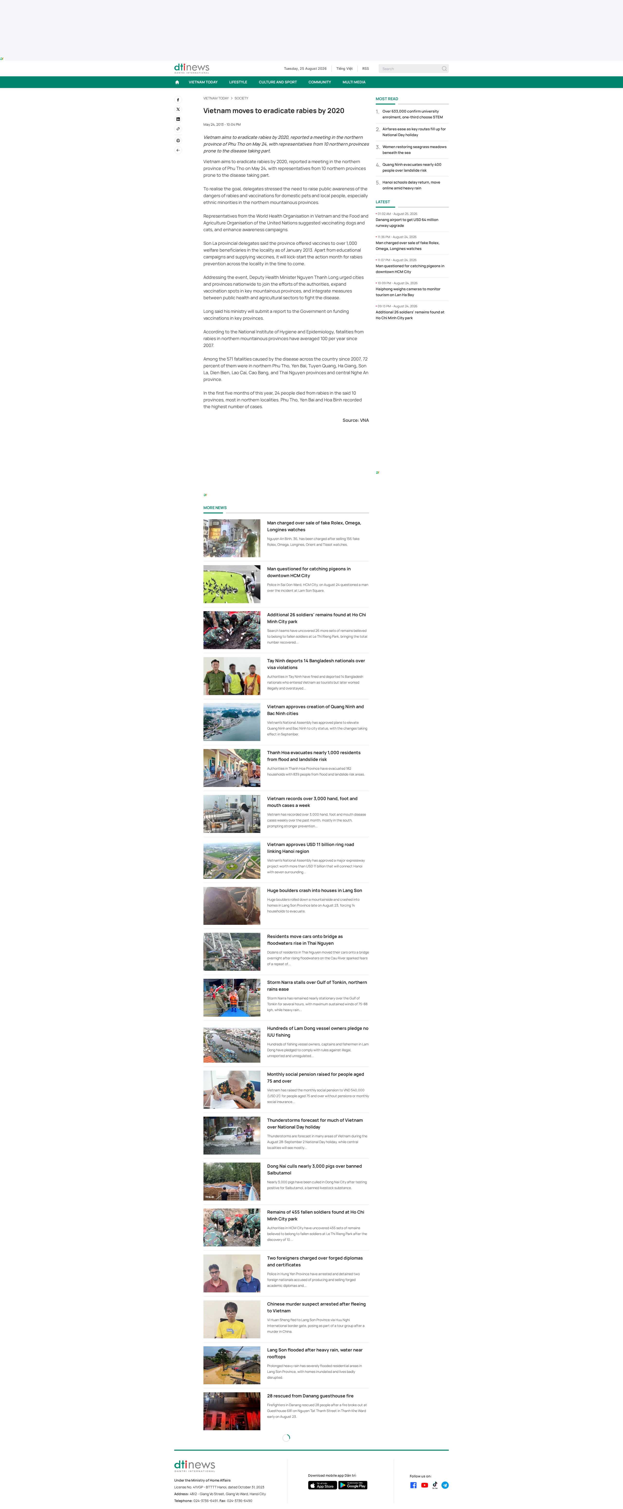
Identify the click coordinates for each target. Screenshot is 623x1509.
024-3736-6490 (239, 1500)
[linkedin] (178, 119)
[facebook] (178, 100)
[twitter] (178, 109)
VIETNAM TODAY (203, 82)
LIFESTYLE (238, 82)
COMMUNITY (320, 82)
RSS (365, 68)
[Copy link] (178, 129)
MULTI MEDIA (354, 82)
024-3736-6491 (205, 1500)
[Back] (178, 150)
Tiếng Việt (344, 68)
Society (241, 98)
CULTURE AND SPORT (278, 82)
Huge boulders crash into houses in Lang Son (314, 890)
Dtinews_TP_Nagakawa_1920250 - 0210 (311, 3)
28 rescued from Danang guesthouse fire (310, 1396)
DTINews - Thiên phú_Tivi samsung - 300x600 (412, 334)
